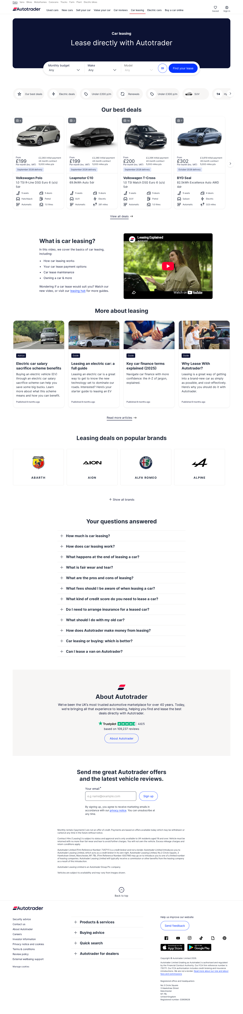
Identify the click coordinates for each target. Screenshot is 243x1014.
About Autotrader (121, 738)
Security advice (22, 919)
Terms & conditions (24, 949)
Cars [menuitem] (15, 2)
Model (128, 65)
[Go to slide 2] (230, 93)
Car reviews (121, 10)
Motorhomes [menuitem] (40, 2)
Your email (92, 788)
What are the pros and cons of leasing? (99, 578)
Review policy (21, 954)
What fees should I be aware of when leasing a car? (110, 588)
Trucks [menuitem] (63, 2)
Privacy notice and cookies (28, 944)
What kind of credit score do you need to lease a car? (112, 599)
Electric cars (154, 10)
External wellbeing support (28, 959)
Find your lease (183, 68)
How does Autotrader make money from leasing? (108, 630)
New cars (67, 10)
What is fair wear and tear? (89, 567)
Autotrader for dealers (99, 953)
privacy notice (118, 810)
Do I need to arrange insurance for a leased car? (107, 609)
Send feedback (175, 925)
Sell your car (83, 10)
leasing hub (78, 291)
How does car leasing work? (90, 546)
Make (91, 65)
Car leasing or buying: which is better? (99, 641)
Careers (17, 934)
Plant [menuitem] (79, 2)
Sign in (226, 11)
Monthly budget (59, 65)
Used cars (52, 10)
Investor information (24, 939)
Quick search (91, 943)
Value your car (102, 10)
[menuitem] (52, 10)
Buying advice (92, 932)
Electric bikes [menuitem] (90, 2)
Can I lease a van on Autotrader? (94, 651)
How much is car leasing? (88, 536)
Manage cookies (21, 966)
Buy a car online (174, 10)
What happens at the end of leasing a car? (102, 557)
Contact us (19, 924)
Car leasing (137, 10)
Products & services (97, 922)
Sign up (148, 796)
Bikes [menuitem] (29, 2)
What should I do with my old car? (95, 620)
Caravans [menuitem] (53, 2)
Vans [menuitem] (22, 2)
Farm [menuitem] (71, 2)
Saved (215, 11)
